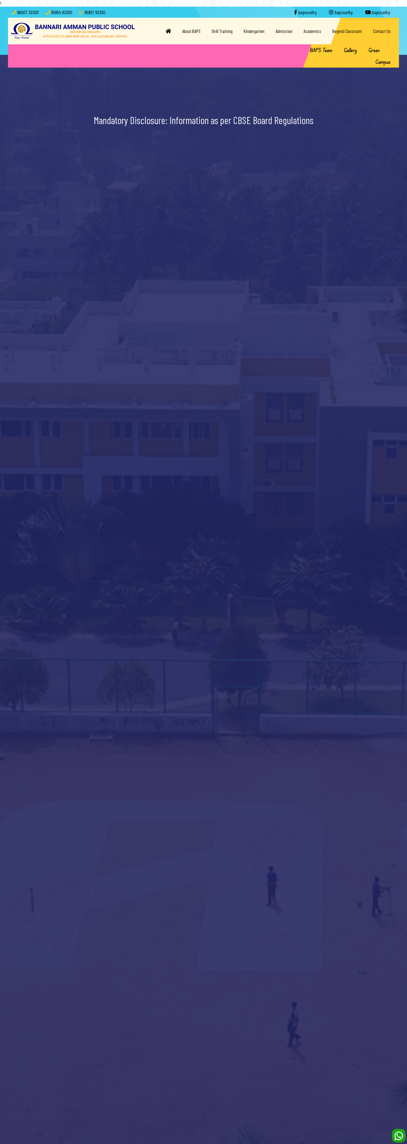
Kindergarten (254, 31)
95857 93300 (94, 12)
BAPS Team (321, 50)
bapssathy (307, 12)
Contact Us (382, 31)
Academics (312, 31)
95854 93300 (61, 12)
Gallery (350, 50)
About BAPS (191, 31)
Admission (283, 31)
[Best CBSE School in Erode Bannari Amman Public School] (73, 30)
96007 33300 (28, 12)
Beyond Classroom (347, 31)
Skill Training (222, 31)
